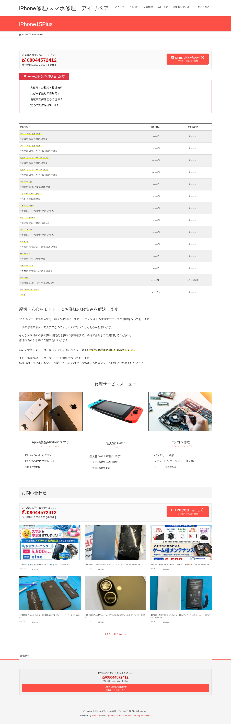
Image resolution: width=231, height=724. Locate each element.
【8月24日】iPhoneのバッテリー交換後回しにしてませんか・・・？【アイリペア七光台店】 (49, 616)
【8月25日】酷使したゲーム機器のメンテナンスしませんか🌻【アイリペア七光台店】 (180, 565)
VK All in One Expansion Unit (137, 716)
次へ (122, 634)
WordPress (97, 716)
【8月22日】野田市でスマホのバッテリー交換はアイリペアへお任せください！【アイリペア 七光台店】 (180, 616)
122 (116, 634)
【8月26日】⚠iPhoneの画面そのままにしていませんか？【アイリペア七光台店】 (113, 565)
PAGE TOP (222, 699)
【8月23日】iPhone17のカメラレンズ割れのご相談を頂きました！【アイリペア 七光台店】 (115, 616)
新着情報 (35, 569)
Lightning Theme (114, 716)
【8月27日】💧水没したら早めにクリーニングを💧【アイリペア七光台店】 (45, 565)
